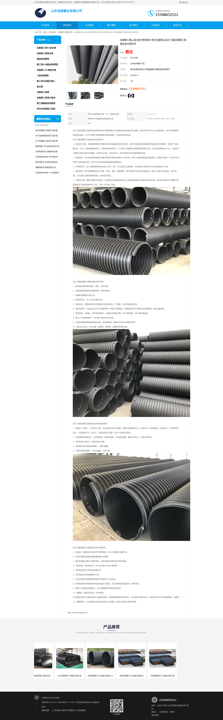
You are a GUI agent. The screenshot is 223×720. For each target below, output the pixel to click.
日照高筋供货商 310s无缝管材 (47, 173)
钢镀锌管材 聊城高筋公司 (45, 167)
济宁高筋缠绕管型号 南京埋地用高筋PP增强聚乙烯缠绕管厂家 (47, 136)
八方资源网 (55, 710)
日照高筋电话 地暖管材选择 (46, 152)
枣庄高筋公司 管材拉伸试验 (46, 162)
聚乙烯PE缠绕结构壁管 (47, 64)
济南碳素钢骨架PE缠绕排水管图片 (142, 676)
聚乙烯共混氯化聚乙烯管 (48, 81)
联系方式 (177, 25)
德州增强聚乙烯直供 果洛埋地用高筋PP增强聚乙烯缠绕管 (47, 130)
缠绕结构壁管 (43, 59)
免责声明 (64, 710)
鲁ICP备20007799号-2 (67, 702)
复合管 (40, 87)
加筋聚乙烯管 (43, 92)
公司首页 (45, 25)
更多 (58, 119)
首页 (45, 32)
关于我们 (133, 25)
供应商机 (67, 25)
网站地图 (81, 710)
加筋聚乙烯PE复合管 (46, 48)
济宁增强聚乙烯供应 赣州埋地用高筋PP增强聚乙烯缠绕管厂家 (47, 141)
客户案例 (111, 25)
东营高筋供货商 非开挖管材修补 (47, 157)
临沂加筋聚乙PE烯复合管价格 (173, 676)
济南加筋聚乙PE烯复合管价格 (111, 676)
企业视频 (89, 25)
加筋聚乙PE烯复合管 (46, 70)
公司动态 (155, 25)
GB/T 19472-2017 (42, 125)
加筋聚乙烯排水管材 (46, 98)
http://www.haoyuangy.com (78, 613)
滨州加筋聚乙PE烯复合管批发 (80, 676)
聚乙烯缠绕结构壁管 (46, 103)
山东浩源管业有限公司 (83, 702)
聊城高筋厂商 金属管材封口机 (47, 146)
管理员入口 (73, 710)
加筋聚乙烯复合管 (65, 32)
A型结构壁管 (43, 75)
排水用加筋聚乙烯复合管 (48, 109)
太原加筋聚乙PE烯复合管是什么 (49, 676)
